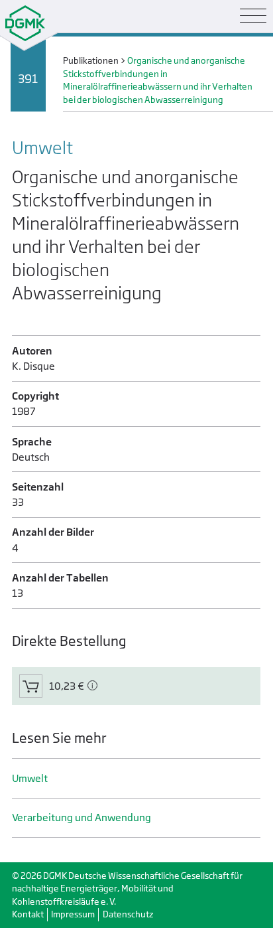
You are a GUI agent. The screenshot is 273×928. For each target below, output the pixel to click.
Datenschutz (128, 914)
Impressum (73, 914)
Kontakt (28, 914)
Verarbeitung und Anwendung (81, 817)
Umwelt (30, 778)
